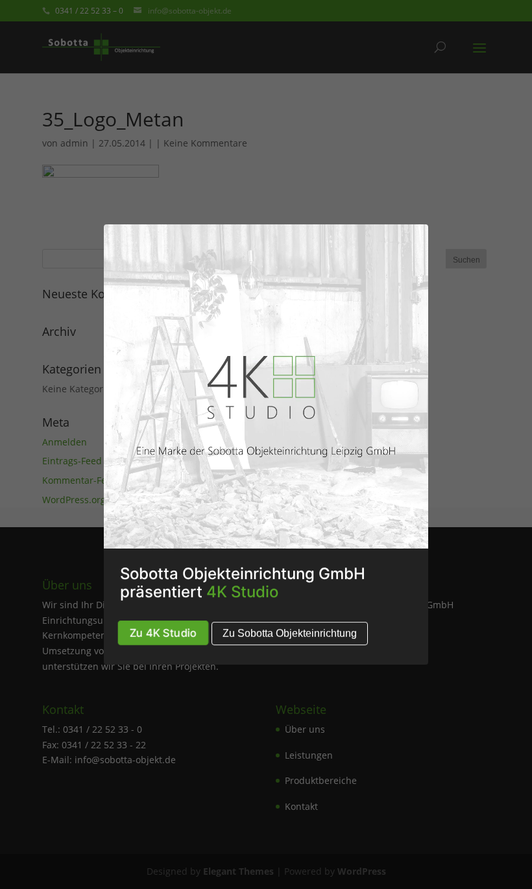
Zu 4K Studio (163, 632)
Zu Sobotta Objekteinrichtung (290, 633)
